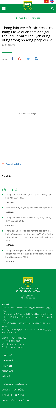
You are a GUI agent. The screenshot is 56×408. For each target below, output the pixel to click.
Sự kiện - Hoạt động (13, 389)
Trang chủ (22, 18)
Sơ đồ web (7, 371)
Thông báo (35, 18)
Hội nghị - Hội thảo (13, 395)
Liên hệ (6, 376)
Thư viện (7, 365)
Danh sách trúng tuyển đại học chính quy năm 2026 (28, 207)
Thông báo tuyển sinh (14, 384)
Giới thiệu (7, 355)
